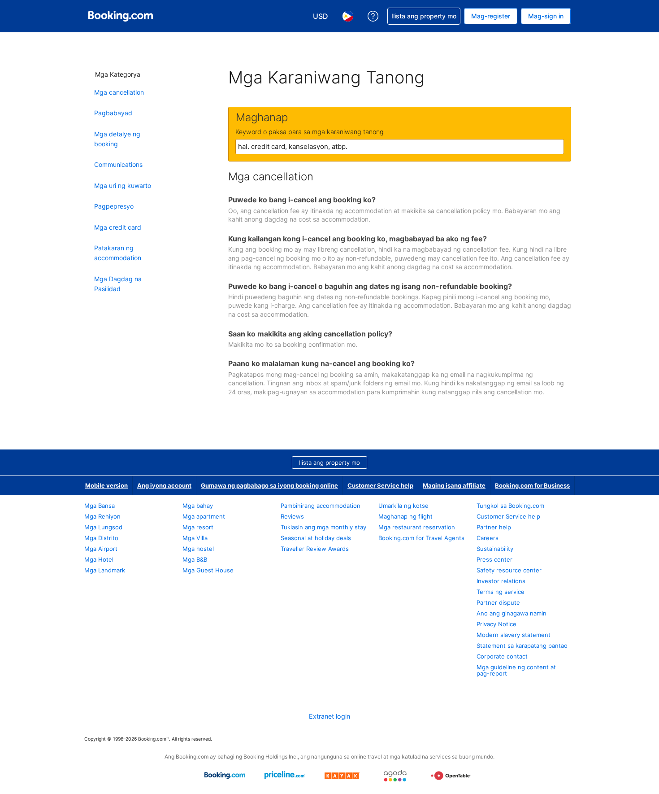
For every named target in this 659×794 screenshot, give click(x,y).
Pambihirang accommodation (320, 505)
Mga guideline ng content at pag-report (516, 670)
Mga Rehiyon (102, 516)
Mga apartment (203, 516)
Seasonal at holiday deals (316, 537)
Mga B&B (194, 559)
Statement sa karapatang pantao (522, 645)
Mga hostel (198, 548)
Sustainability (495, 548)
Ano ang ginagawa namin (511, 613)
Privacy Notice (496, 624)
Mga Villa (195, 537)
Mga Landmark (104, 570)
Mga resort (197, 527)
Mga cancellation (119, 92)
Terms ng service (501, 591)
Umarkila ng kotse (403, 505)
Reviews (292, 516)
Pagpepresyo (114, 206)
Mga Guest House (208, 570)
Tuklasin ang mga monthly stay (323, 527)
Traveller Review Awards (315, 548)
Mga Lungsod (103, 527)
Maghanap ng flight (405, 516)
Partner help (494, 527)
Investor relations (501, 581)
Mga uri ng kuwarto (122, 185)
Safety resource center (509, 570)
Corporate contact (502, 656)
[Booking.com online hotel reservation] (120, 16)
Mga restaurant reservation (416, 527)
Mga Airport (100, 548)
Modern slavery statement (514, 634)
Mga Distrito (101, 537)
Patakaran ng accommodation (117, 253)
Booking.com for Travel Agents (421, 537)
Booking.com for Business (532, 485)
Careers (488, 537)
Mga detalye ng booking (117, 139)
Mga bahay (197, 505)
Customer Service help (380, 485)
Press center (494, 559)
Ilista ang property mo (329, 462)
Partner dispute (498, 602)
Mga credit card (117, 227)
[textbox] (399, 146)
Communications (118, 164)
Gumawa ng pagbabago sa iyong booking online (269, 485)
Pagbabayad (113, 113)
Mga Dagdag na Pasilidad (118, 283)
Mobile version (106, 485)
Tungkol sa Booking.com (510, 505)
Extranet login (329, 716)
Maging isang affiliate (454, 485)
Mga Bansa (99, 505)
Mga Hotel (98, 559)
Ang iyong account (164, 485)
